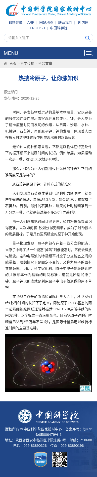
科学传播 (27, 63)
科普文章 (45, 63)
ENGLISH (37, 28)
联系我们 (65, 22)
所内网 (83, 22)
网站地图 (46, 22)
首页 (12, 63)
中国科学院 (58, 28)
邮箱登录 (15, 22)
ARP (30, 22)
